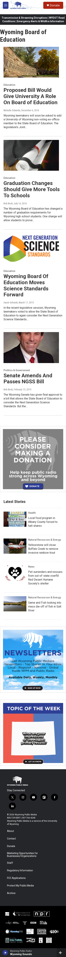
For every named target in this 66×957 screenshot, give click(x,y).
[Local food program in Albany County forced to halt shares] (15, 519)
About (10, 831)
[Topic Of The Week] (33, 733)
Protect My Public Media (20, 885)
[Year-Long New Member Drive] (33, 459)
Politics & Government (17, 370)
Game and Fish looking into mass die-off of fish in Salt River (44, 606)
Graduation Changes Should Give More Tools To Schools (32, 189)
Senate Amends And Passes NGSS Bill (28, 378)
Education (9, 84)
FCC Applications (16, 878)
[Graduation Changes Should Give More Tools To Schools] (31, 155)
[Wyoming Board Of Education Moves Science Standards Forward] (31, 248)
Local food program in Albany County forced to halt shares (43, 521)
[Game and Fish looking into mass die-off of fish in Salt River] (15, 603)
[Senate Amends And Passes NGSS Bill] (31, 347)
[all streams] (61, 952)
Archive (11, 893)
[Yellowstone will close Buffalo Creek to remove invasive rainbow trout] (15, 546)
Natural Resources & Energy (44, 539)
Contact (11, 838)
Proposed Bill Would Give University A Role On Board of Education (31, 96)
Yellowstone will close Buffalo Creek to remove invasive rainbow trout (43, 548)
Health (32, 512)
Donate (55, 5)
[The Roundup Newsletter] (33, 659)
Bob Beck (8, 203)
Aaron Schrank (11, 302)
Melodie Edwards (12, 110)
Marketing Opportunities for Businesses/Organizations (22, 854)
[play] (5, 952)
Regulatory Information (20, 870)
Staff (10, 863)
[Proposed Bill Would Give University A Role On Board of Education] (31, 62)
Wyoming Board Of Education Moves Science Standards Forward (26, 285)
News (31, 566)
